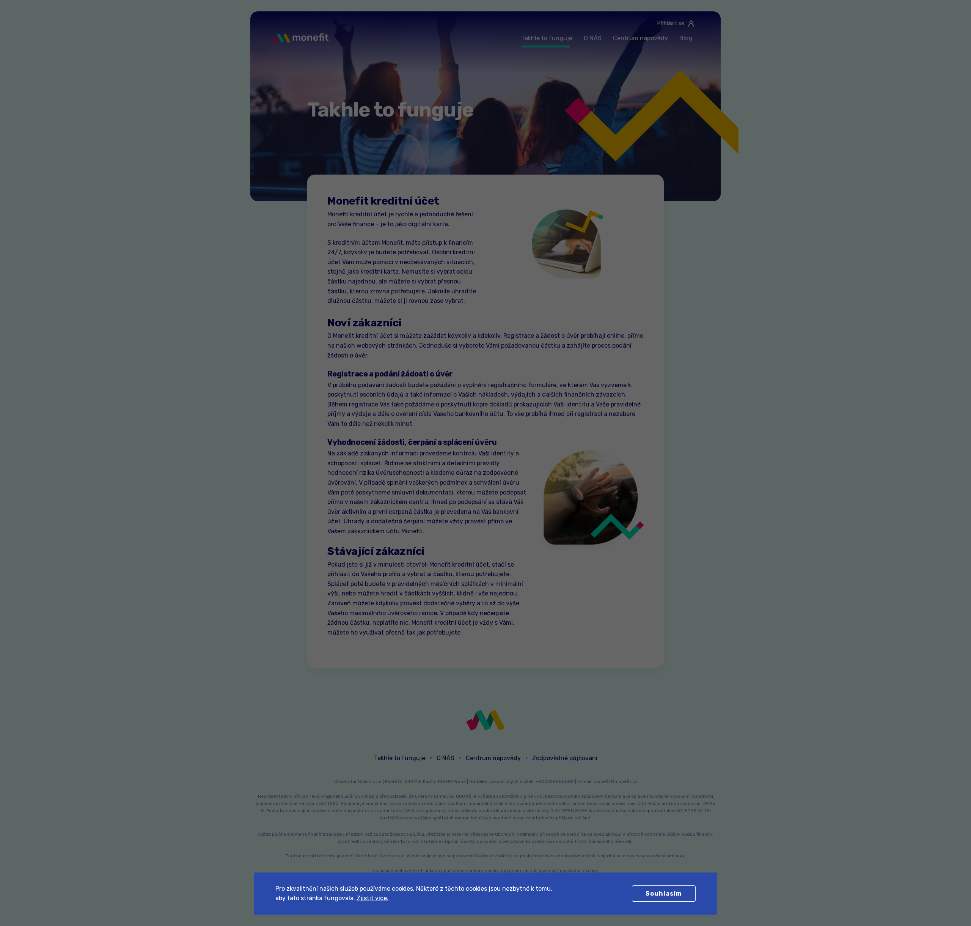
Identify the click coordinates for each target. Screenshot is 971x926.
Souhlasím (664, 893)
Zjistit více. (372, 898)
